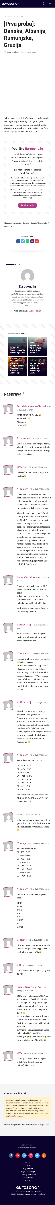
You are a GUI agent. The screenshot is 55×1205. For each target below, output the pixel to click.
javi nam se (18, 1116)
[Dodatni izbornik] (50, 3)
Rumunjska (42, 223)
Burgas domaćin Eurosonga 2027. (17, 351)
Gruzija (33, 223)
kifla (19, 965)
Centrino (22, 940)
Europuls (8, 223)
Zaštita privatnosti (28, 1174)
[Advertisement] (27, 85)
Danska (26, 223)
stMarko (22, 467)
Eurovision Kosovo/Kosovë (31, 406)
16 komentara (30, 52)
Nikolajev (22, 489)
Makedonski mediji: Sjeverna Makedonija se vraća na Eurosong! (17, 368)
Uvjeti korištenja (28, 1172)
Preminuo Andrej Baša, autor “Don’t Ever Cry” (35, 349)
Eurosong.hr (35, 311)
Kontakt (28, 1180)
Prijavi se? (44, 1125)
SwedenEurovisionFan (29, 987)
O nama (28, 1166)
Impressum (28, 1169)
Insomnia (22, 438)
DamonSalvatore (26, 577)
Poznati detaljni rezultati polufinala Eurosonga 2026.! (37, 368)
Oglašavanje (28, 1177)
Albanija (17, 223)
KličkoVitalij (24, 624)
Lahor (20, 814)
